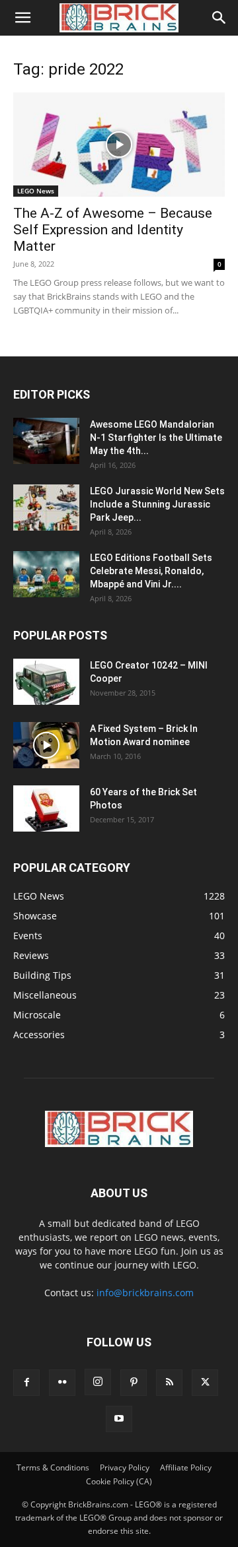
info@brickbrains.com (145, 1292)
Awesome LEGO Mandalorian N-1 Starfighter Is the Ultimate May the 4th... (156, 437)
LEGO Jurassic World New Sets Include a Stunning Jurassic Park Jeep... (157, 504)
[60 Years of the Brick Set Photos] (46, 808)
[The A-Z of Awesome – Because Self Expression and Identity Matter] (119, 144)
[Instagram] (98, 1382)
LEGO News (35, 190)
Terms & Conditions (53, 1467)
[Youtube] (119, 1419)
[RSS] (169, 1382)
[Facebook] (26, 1382)
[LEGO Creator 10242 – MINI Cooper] (46, 682)
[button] (22, 18)
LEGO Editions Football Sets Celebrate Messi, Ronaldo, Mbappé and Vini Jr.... (151, 570)
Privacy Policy (124, 1467)
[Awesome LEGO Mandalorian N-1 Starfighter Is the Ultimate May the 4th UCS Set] (46, 441)
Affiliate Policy (186, 1467)
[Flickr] (62, 1382)
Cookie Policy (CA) (119, 1481)
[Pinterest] (133, 1382)
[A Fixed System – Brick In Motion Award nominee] (46, 745)
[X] (205, 1382)
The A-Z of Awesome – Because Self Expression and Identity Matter (112, 229)
